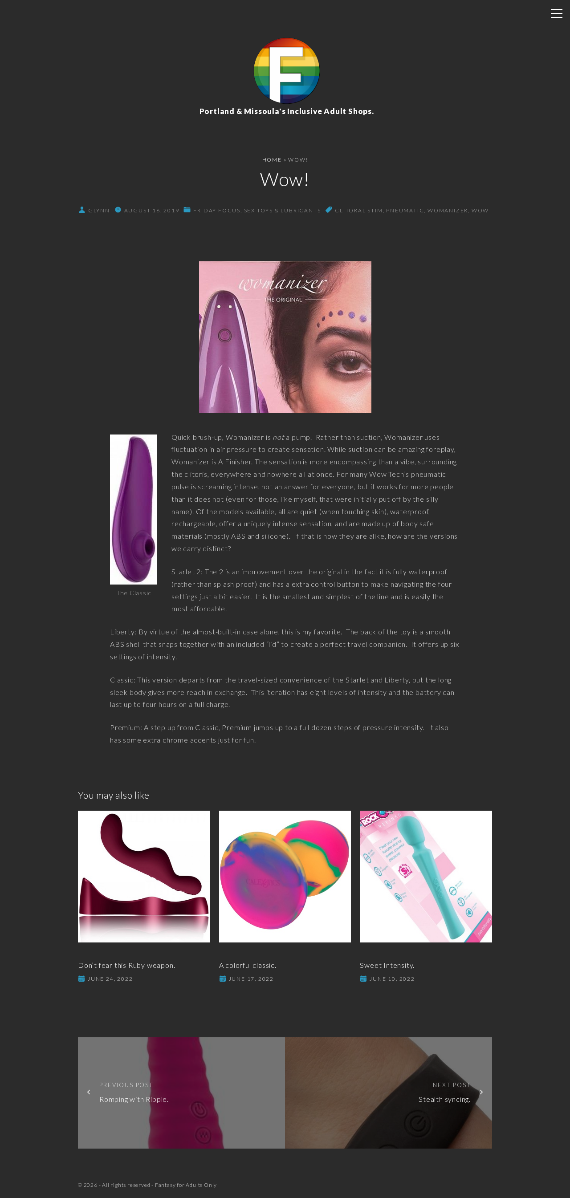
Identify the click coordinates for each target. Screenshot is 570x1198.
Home (272, 159)
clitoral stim (359, 210)
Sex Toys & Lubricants (282, 210)
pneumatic (405, 210)
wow (480, 210)
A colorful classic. (248, 965)
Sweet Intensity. (387, 965)
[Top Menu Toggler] (556, 13)
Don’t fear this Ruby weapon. (126, 965)
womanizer (448, 210)
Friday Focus (216, 210)
